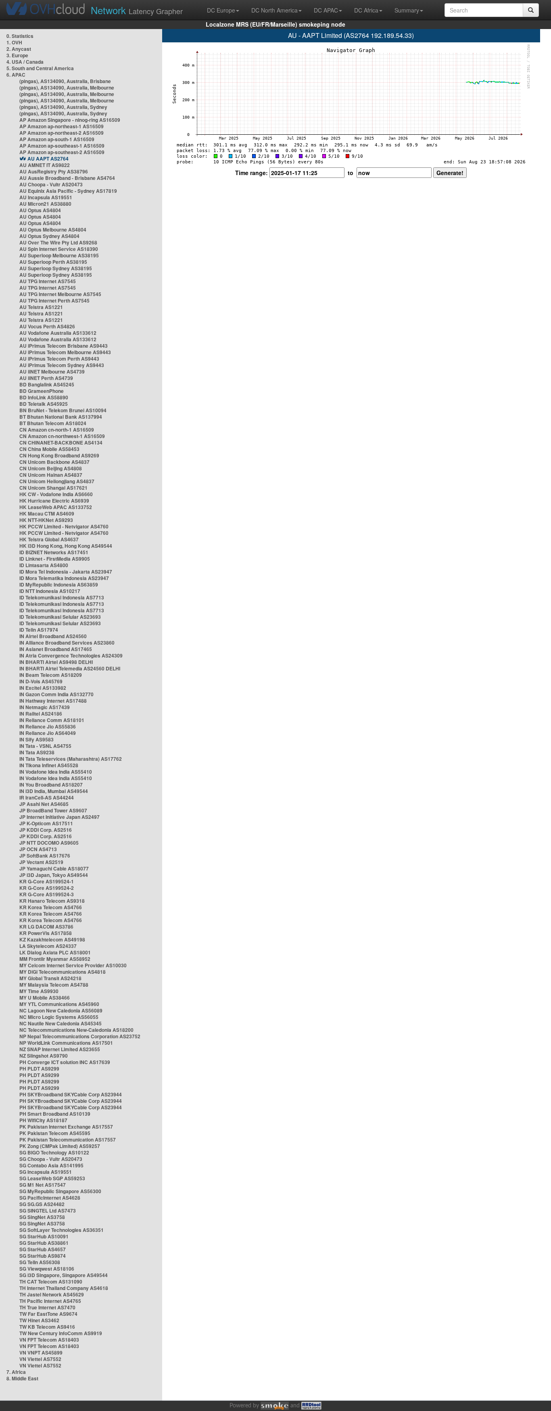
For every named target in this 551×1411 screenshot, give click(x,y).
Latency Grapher (137, 10)
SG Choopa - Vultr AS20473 (50, 1159)
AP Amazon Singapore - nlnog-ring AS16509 (69, 119)
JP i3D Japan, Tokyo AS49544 (53, 875)
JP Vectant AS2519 (41, 862)
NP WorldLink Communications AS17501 (66, 1042)
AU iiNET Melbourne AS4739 (52, 371)
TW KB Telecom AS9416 (47, 1326)
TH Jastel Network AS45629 (51, 1294)
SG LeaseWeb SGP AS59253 (52, 1178)
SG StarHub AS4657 (42, 1249)
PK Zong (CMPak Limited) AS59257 (59, 1146)
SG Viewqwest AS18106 (46, 1268)
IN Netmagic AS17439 (44, 707)
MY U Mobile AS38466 (44, 997)
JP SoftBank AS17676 (44, 855)
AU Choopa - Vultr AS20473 (51, 184)
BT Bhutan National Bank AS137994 (60, 416)
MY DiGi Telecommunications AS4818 (62, 971)
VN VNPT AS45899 (41, 1352)
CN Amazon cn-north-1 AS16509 (56, 429)
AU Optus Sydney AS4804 (49, 236)
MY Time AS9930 (38, 991)
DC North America (274, 10)
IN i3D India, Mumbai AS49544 (53, 791)
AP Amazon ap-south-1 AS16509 (56, 139)
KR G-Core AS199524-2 (46, 887)
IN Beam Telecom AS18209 (50, 674)
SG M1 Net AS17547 (42, 1184)
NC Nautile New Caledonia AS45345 (60, 1023)
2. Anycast (18, 48)
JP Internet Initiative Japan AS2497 (59, 816)
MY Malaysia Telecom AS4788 (53, 984)
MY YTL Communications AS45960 (59, 1004)
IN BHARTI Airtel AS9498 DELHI (56, 662)
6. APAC (15, 74)
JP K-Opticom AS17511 (46, 823)
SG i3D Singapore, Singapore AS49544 (63, 1275)
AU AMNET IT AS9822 (44, 165)
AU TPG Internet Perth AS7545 (54, 300)
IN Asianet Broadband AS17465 (55, 649)
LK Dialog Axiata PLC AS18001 (55, 952)
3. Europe (17, 55)
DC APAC (326, 10)
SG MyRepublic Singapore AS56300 (60, 1191)
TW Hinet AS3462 (39, 1320)
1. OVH (14, 42)
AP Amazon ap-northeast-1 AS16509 (61, 126)
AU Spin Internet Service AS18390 (58, 249)
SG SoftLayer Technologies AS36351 (61, 1230)
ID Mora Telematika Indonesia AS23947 (64, 578)
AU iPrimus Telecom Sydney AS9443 (61, 365)
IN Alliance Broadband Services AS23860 (67, 642)
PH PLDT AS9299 (39, 1068)
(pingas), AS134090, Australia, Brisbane (65, 81)
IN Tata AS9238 (36, 752)
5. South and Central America (40, 68)
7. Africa (16, 1372)
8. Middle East (22, 1378)
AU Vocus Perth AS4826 (47, 326)
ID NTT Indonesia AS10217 (49, 591)
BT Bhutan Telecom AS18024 (52, 423)
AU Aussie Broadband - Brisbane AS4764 (67, 178)
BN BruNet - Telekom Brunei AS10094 (62, 410)
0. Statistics (19, 36)
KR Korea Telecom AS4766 (50, 907)
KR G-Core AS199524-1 (46, 881)
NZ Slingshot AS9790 (43, 1055)
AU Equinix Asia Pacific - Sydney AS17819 (68, 190)
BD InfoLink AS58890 (43, 397)
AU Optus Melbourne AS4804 (52, 229)
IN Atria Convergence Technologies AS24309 (71, 655)
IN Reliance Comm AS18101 (51, 720)
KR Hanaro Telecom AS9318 (52, 900)
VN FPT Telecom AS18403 (49, 1339)
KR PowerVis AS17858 (45, 933)
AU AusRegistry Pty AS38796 (53, 171)
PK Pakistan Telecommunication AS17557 (67, 1139)
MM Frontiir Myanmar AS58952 (54, 958)
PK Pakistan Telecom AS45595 (54, 1133)
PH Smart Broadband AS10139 (54, 1113)
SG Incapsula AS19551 (45, 1171)
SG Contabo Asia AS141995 (51, 1165)
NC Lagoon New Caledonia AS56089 (60, 1010)
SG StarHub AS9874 (42, 1255)
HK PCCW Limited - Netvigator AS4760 (64, 526)
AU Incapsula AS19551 (45, 197)
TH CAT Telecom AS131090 (50, 1281)
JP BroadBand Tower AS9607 (53, 810)
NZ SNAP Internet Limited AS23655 (59, 1049)
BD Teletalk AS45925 (43, 403)
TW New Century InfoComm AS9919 (60, 1333)
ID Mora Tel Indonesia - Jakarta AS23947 (65, 571)
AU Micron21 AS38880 (45, 203)
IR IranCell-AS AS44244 (46, 797)
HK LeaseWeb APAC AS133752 (55, 507)
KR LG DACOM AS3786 (46, 926)
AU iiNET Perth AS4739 (46, 378)
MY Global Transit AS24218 (50, 978)
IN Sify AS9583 (36, 739)
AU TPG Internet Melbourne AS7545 (60, 294)
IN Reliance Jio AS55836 (47, 726)
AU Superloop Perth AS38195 (53, 261)
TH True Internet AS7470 (47, 1307)
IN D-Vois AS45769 (41, 681)
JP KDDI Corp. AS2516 (45, 829)
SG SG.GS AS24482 (42, 1204)
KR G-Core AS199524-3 (46, 894)
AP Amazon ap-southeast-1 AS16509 (61, 145)
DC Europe (221, 10)
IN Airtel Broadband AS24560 (53, 636)
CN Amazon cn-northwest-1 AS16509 (62, 436)
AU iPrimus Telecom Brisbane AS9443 (63, 345)
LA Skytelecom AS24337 (48, 946)
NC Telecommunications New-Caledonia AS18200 (76, 1029)
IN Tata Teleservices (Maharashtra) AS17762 (70, 758)
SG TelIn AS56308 (39, 1262)
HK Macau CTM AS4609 (46, 513)
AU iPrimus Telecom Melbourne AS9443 (65, 352)
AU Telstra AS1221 (41, 307)
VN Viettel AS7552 (40, 1359)
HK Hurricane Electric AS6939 (54, 500)
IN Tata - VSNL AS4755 (45, 745)
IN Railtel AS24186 (40, 713)
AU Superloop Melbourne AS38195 (59, 255)
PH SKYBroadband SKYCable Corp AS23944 (70, 1094)
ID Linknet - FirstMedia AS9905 (54, 558)
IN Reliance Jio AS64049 (47, 733)
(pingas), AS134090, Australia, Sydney (63, 107)
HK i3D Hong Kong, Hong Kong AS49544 (65, 545)
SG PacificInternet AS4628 (49, 1197)
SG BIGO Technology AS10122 (54, 1152)
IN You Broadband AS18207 (51, 784)
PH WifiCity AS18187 (43, 1120)
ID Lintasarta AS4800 (43, 565)
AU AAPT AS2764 (48, 158)
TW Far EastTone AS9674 (48, 1313)
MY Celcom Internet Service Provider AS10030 (73, 965)
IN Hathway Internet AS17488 (53, 700)
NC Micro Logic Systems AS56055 (58, 1017)
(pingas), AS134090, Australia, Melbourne (66, 87)
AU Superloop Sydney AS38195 (55, 268)
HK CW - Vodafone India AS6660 (56, 494)
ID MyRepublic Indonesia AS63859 (58, 584)
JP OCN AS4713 (38, 849)
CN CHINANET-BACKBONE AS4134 (60, 442)
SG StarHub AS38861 (44, 1242)
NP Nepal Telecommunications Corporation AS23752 (79, 1036)
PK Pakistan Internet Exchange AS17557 (66, 1126)
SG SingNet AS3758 (42, 1217)
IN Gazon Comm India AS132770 (56, 694)
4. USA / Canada (25, 61)
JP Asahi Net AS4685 (44, 804)
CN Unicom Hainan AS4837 (50, 474)
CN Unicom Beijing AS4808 (50, 468)
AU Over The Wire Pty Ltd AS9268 (58, 242)
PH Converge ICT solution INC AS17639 (64, 1062)
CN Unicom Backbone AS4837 (54, 461)
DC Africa (366, 10)
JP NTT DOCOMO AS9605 (49, 842)
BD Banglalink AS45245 (46, 384)
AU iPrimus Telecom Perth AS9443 (59, 358)
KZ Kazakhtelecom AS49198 (52, 939)
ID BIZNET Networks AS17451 (53, 552)
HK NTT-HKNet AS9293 (46, 520)
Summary (406, 10)
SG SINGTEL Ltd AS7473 (47, 1210)
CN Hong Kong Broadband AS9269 (59, 455)
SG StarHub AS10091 (44, 1236)
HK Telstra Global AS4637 (49, 539)
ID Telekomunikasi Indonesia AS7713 (61, 597)
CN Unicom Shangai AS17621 (53, 487)
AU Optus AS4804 (40, 210)
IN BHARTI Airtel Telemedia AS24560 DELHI (69, 668)
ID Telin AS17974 (38, 629)
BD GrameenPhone (41, 390)
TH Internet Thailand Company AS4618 (63, 1288)
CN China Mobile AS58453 (49, 449)
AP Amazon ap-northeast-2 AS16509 (61, 132)
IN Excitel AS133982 (42, 687)
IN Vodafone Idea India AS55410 (55, 771)
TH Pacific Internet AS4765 (50, 1301)
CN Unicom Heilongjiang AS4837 (56, 481)
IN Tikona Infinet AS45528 (48, 765)
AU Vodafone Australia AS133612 (57, 332)
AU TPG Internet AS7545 (47, 281)
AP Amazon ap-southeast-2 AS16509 (61, 152)
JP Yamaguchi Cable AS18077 (54, 868)
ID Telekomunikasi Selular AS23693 (60, 616)
